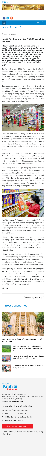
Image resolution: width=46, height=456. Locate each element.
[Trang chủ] (4, 23)
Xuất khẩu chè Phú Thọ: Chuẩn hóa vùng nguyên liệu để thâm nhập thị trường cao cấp (27, 348)
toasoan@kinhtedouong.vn (14, 420)
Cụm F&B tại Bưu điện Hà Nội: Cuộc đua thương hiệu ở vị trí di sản (22, 340)
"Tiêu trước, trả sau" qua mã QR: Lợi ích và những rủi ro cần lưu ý (28, 367)
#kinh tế (28, 298)
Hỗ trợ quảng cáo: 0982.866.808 (17, 426)
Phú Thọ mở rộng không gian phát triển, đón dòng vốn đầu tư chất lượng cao (28, 357)
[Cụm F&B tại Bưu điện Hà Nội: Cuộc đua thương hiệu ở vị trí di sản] (23, 324)
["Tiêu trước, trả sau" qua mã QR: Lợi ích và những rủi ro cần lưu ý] (6, 368)
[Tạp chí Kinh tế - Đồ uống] (10, 386)
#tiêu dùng (38, 298)
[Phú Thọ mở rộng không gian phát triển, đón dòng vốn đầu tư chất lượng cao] (6, 358)
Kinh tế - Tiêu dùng (13, 27)
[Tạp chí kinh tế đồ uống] (5, 2)
